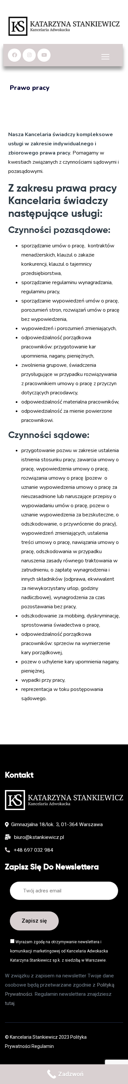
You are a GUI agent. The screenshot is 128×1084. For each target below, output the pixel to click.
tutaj (9, 1003)
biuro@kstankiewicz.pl (38, 837)
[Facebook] (14, 55)
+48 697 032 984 (32, 850)
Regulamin (43, 1046)
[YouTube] (44, 55)
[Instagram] (29, 55)
